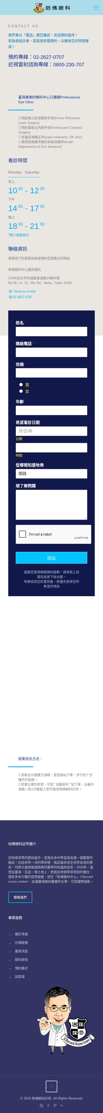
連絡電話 (25, 344)
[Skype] (41, 1105)
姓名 (21, 323)
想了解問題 (26, 486)
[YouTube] (61, 1105)
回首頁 (20, 977)
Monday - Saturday (24, 172)
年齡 (20, 402)
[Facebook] (48, 1105)
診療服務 (21, 942)
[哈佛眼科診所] (51, 7)
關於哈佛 (21, 934)
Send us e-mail (25, 291)
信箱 (21, 364)
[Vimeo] (55, 1105)
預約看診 (21, 968)
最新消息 (21, 951)
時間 (19, 455)
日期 (19, 439)
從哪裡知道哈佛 (30, 465)
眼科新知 (21, 960)
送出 (51, 558)
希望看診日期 (28, 422)
